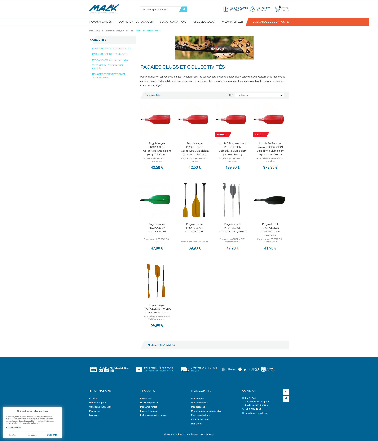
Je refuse (13, 435)
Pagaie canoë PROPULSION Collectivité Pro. (157, 228)
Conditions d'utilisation (100, 407)
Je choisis (32, 435)
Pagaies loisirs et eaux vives (109, 54)
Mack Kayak (94, 31)
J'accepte (52, 435)
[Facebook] (286, 392)
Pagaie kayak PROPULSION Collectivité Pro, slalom (232, 228)
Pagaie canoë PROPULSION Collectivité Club (194, 228)
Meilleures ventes (148, 407)
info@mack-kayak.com (257, 413)
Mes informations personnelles (206, 411)
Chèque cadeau (204, 22)
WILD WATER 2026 (232, 22)
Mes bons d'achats (200, 415)
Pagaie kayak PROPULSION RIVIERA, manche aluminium (157, 309)
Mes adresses (198, 407)
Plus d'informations (13, 427)
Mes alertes (197, 423)
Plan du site (95, 411)
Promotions (146, 398)
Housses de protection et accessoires (108, 76)
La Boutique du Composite (153, 415)
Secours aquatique (173, 22)
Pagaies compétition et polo (110, 60)
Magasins (94, 415)
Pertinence (261, 95)
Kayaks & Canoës (100, 22)
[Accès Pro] (286, 399)
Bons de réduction (200, 419)
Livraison (93, 398)
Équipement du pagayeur (136, 22)
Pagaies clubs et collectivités (111, 48)
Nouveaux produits (149, 402)
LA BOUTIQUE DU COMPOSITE (271, 22)
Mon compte (201, 390)
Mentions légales (97, 402)
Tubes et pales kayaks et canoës (107, 67)
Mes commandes (199, 402)
